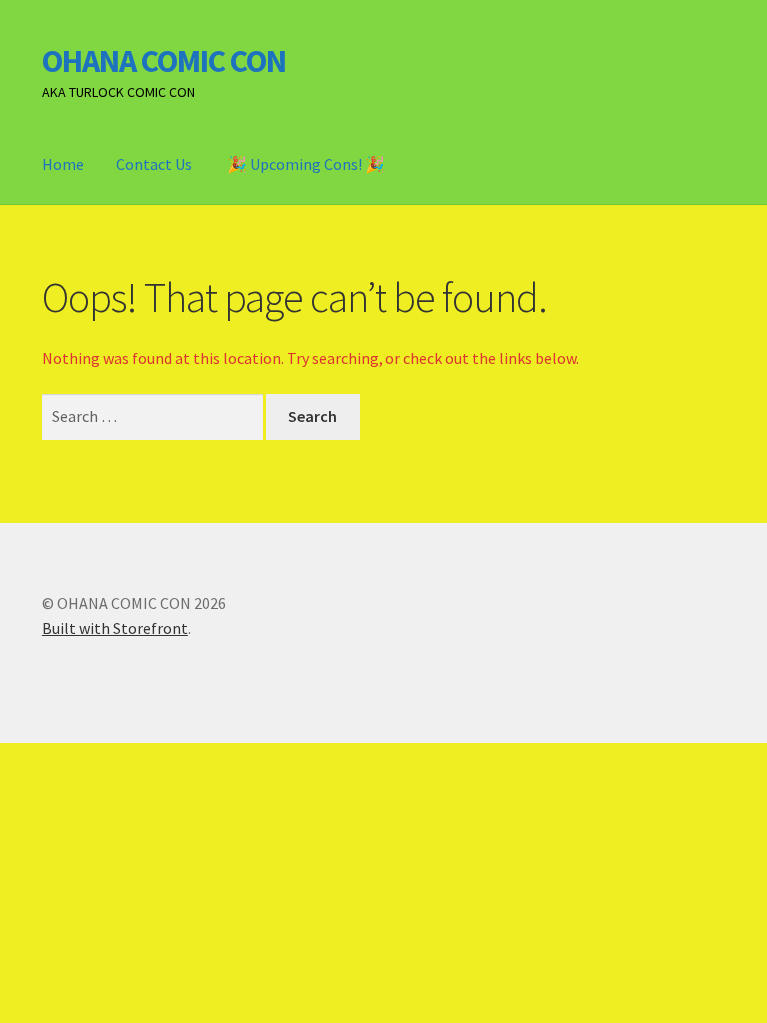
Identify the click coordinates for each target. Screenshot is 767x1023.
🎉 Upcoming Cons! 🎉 (305, 164)
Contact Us (154, 164)
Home (63, 164)
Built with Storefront (115, 628)
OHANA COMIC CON (164, 61)
